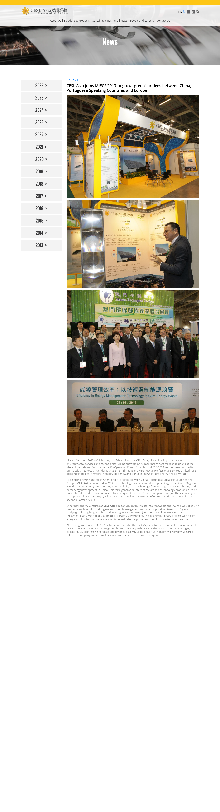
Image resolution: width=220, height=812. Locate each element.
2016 (39, 208)
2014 (39, 233)
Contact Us (163, 20)
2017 (39, 196)
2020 (39, 159)
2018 (39, 183)
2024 (39, 110)
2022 (39, 134)
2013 (39, 245)
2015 (39, 220)
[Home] (45, 10)
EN (180, 12)
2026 (39, 85)
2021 (39, 147)
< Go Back (72, 80)
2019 (39, 171)
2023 (39, 122)
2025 (39, 97)
